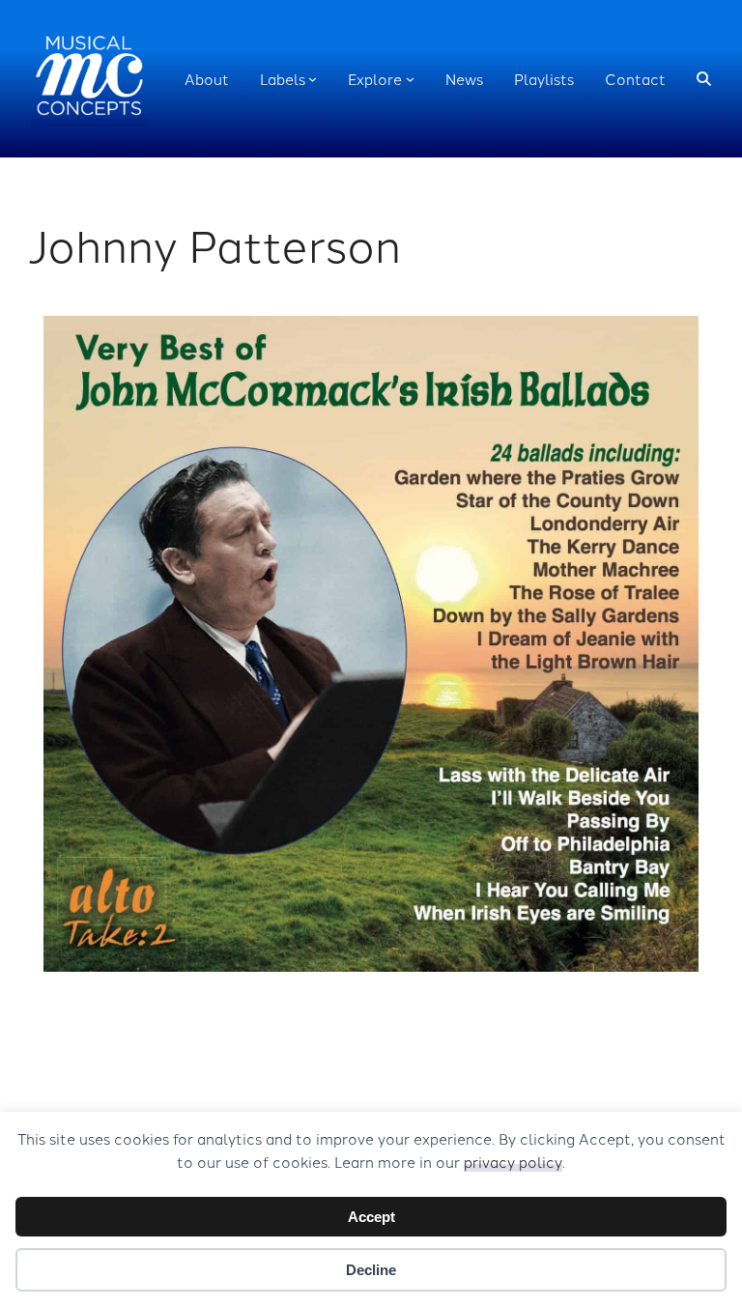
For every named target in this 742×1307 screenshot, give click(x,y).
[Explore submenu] (410, 78)
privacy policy (513, 1161)
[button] (704, 78)
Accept (371, 1216)
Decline (371, 1270)
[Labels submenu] (312, 78)
